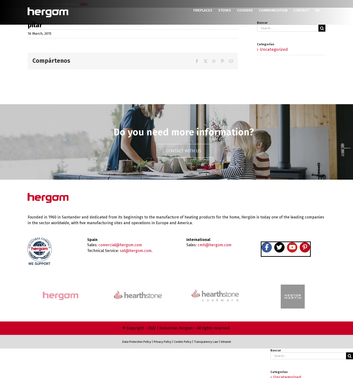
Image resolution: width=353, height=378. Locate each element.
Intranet (226, 342)
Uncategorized (274, 49)
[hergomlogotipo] (48, 195)
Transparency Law (205, 342)
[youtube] (292, 247)
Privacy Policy (162, 342)
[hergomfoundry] (60, 292)
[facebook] (267, 247)
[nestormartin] (293, 286)
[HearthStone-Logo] (138, 292)
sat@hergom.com (136, 250)
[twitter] (279, 247)
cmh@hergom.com (214, 245)
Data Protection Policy (136, 342)
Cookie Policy (182, 342)
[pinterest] (305, 247)
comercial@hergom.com (120, 245)
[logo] (215, 288)
